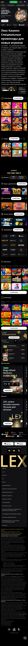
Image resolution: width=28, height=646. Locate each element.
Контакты (4, 475)
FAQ (3, 478)
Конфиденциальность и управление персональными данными (10, 521)
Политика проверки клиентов (9, 517)
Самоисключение (6, 485)
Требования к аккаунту (7, 492)
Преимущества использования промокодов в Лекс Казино (12, 530)
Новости (4, 468)
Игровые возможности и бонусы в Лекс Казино (11, 533)
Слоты (3, 5)
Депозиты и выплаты (7, 495)
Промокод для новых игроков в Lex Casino (10, 531)
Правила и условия (6, 499)
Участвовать (5, 20)
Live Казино (10, 5)
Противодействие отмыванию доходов (11, 514)
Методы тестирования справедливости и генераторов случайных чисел (12, 510)
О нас (3, 471)
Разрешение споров (6, 505)
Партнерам (4, 525)
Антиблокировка (6, 502)
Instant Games (20, 5)
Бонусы (4, 482)
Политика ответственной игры (9, 488)
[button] (24, 139)
